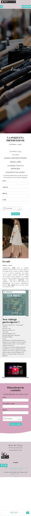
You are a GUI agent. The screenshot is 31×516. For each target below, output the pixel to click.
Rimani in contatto (15, 424)
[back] (1, 6)
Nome (4, 397)
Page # (15, 469)
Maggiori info (14, 513)
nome (4, 180)
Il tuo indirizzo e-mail (8, 403)
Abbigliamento (13, 468)
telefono (4, 193)
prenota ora (15, 214)
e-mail (4, 199)
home (20, 469)
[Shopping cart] (26, 6)
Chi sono (6, 468)
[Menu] (29, 6)
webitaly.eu (16, 473)
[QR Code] (23, 6)
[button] (3, 246)
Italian (6, 1)
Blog (11, 469)
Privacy (15, 476)
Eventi (26, 468)
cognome (5, 187)
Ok (27, 512)
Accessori (21, 468)
